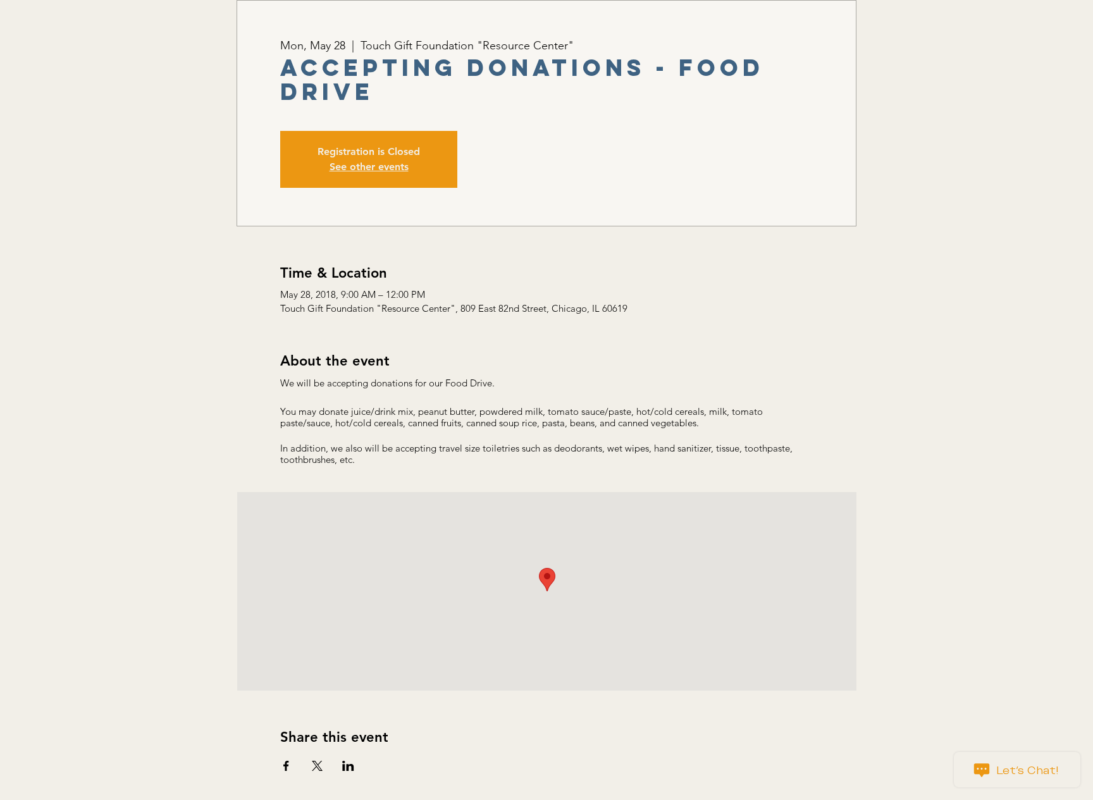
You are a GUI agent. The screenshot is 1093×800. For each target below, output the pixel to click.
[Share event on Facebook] (286, 766)
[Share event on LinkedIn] (348, 766)
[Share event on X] (317, 766)
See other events (369, 167)
